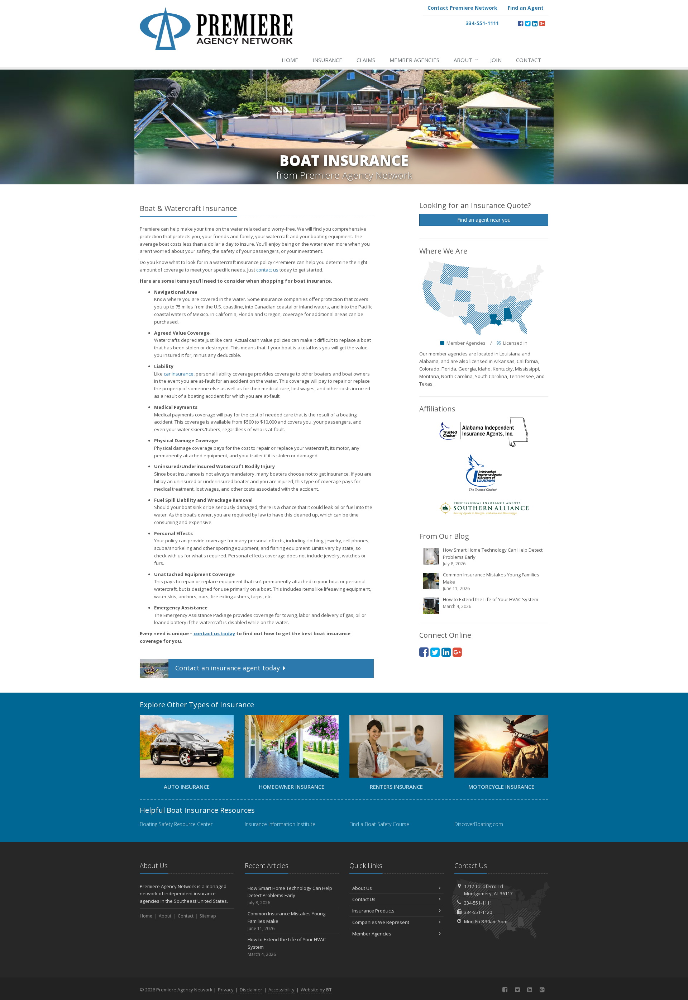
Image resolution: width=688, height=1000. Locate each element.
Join (496, 59)
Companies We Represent (380, 922)
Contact (528, 59)
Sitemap (208, 916)
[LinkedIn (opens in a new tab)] (535, 23)
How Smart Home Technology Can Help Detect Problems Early (493, 557)
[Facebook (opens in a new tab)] (520, 23)
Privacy (226, 989)
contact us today (214, 633)
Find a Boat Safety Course (379, 824)
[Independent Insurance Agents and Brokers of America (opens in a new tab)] (484, 472)
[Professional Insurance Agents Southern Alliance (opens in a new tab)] (484, 508)
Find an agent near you (484, 219)
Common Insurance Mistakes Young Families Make (491, 581)
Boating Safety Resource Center (176, 824)
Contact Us (364, 899)
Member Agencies (414, 59)
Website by (316, 989)
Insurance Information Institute (280, 824)
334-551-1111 (478, 903)
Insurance (327, 59)
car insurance (179, 374)
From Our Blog (444, 536)
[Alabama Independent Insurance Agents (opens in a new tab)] (484, 432)
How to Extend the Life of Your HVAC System (490, 602)
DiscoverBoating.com (478, 824)
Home (290, 59)
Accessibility (281, 989)
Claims (366, 59)
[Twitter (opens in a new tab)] (527, 23)
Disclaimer (251, 989)
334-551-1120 (478, 912)
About (466, 59)
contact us (267, 269)
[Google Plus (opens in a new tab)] (542, 23)
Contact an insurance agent (226, 668)
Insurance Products (373, 910)
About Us (362, 888)
